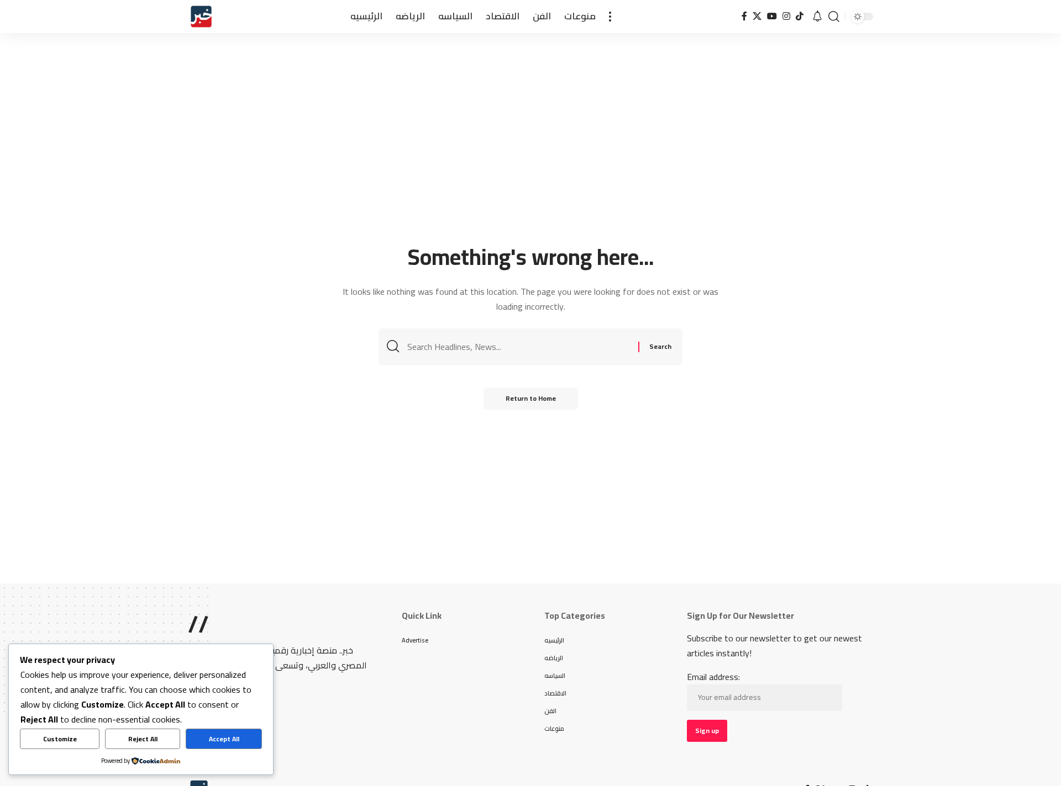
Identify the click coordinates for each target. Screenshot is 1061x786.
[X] (757, 16)
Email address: (713, 677)
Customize (60, 738)
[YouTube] (772, 16)
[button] (610, 16)
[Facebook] (744, 16)
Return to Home (531, 398)
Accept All (224, 738)
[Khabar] (201, 16)
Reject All (142, 738)
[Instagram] (786, 16)
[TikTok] (799, 16)
